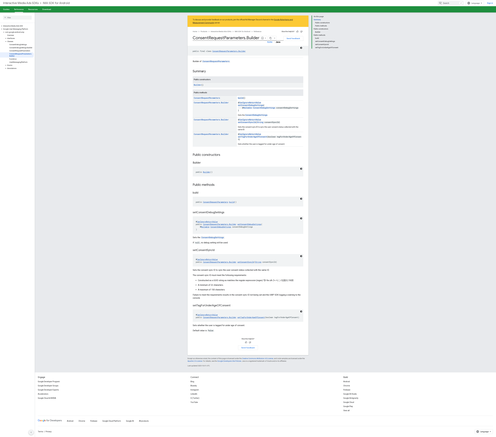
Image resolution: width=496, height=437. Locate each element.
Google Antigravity (350, 398)
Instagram (195, 390)
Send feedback (293, 38)
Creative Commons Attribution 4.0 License (257, 358)
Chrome (346, 386)
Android (346, 382)
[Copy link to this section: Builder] (203, 162)
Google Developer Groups (48, 386)
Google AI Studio (350, 394)
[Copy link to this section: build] (200, 192)
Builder (197, 85)
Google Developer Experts (48, 390)
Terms (40, 432)
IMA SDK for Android (56, 3)
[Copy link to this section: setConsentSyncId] (217, 250)
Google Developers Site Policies (229, 361)
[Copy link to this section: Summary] (208, 71)
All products (144, 421)
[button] (17, 26)
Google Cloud (348, 402)
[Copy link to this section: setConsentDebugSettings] (227, 212)
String (260, 122)
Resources (33, 9)
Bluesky (194, 386)
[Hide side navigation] (31, 432)
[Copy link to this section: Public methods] (217, 185)
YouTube (194, 402)
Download (46, 9)
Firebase (346, 390)
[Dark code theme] (301, 48)
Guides (6, 9)
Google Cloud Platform (111, 421)
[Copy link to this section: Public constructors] (222, 155)
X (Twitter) (195, 398)
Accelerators (43, 394)
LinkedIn (194, 394)
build (240, 98)
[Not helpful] (301, 31)
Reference (19, 9)
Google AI (130, 421)
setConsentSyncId (247, 122)
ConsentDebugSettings (264, 108)
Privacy (49, 432)
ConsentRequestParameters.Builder (229, 51)
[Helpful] (297, 31)
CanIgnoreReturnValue (250, 102)
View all (346, 410)
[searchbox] (17, 18)
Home (195, 31)
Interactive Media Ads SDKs (21, 3)
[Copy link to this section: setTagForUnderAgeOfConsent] (233, 305)
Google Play (348, 406)
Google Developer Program (49, 382)
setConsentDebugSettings (250, 105)
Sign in (490, 3)
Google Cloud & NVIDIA (47, 398)
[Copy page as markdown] (270, 38)
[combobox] (451, 3)
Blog (192, 382)
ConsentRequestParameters (216, 61)
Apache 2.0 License (195, 361)
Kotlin (269, 42)
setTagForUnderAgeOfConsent (252, 136)
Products (204, 31)
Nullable (247, 108)
